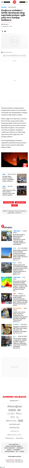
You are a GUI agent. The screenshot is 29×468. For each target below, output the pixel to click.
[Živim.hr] (19, 413)
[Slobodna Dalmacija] (14, 2)
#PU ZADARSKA (8, 202)
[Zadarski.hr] (9, 438)
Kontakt (9, 450)
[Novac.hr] (14, 427)
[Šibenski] (19, 438)
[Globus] (11, 413)
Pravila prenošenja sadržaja (13, 446)
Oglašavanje (16, 450)
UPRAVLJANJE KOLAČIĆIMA (14, 456)
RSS (17, 451)
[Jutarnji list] (14, 406)
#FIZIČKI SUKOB (20, 202)
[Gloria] (12, 417)
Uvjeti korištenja (13, 444)
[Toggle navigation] (2, 2)
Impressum (20, 448)
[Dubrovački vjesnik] (14, 434)
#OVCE (15, 205)
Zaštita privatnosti (9, 448)
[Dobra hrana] (11, 420)
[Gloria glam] (17, 417)
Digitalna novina (9, 451)
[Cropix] (14, 431)
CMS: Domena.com (19, 462)
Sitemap (22, 451)
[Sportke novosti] (19, 410)
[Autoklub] (14, 424)
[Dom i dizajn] (20, 420)
